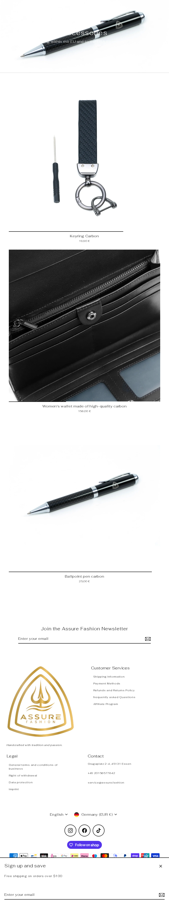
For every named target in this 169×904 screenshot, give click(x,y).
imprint (14, 789)
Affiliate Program (105, 704)
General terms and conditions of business (33, 766)
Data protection (21, 782)
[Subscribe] (161, 895)
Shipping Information (109, 676)
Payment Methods (106, 683)
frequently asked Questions (114, 697)
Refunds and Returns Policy (114, 690)
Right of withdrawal (23, 775)
